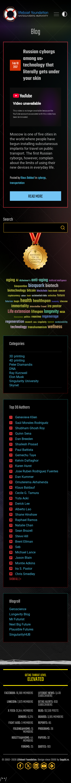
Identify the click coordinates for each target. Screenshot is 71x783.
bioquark (36, 286)
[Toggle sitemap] (56, 14)
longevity (51, 311)
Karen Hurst (23, 466)
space (51, 322)
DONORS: (22, 717)
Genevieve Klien (26, 417)
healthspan (42, 301)
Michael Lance (25, 552)
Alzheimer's (24, 280)
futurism (9, 301)
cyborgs (42, 178)
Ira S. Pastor (23, 568)
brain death (52, 291)
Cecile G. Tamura (27, 493)
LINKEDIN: (12, 702)
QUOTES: (42, 746)
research (28, 322)
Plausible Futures (21, 629)
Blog (35, 32)
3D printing (17, 356)
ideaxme (63, 301)
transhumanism (37, 327)
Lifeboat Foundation (26, 760)
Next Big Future (20, 624)
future (61, 295)
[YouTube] (44, 765)
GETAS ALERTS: (45, 702)
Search (62, 227)
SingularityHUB (19, 634)
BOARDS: (42, 717)
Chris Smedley (25, 574)
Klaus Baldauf (28, 178)
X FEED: (11, 710)
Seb (18, 547)
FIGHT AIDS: (14, 723)
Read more (35, 196)
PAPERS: (42, 737)
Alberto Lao (23, 509)
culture (23, 296)
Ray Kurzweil (18, 373)
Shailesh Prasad (26, 444)
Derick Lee (22, 504)
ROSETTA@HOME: (21, 737)
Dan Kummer (24, 477)
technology (18, 327)
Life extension (19, 311)
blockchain (42, 291)
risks (35, 322)
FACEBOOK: (10, 693)
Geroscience (17, 609)
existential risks (39, 295)
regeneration (14, 321)
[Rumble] (52, 765)
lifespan (37, 311)
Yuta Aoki (22, 498)
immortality (20, 306)
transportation (17, 183)
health (26, 301)
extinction (52, 296)
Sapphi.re (64, 760)
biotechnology (16, 291)
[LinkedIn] (36, 765)
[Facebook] (20, 765)
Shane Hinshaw (26, 514)
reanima (36, 317)
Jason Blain (23, 558)
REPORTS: (43, 723)
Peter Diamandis (20, 364)
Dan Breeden (24, 439)
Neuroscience (18, 317)
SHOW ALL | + (15, 579)
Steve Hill (21, 536)
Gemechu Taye (25, 455)
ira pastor (55, 306)
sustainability (61, 322)
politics (27, 317)
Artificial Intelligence (57, 280)
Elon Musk (16, 377)
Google (16, 301)
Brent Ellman (24, 541)
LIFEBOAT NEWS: (46, 693)
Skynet (14, 385)
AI (17, 280)
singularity (42, 322)
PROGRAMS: (44, 729)
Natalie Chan (24, 525)
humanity (55, 302)
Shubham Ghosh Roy (30, 428)
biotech (51, 285)
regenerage (50, 316)
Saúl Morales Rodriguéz (31, 423)
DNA (12, 369)
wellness (55, 327)
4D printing (17, 360)
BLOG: (41, 710)
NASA (62, 312)
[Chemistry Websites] (35, 252)
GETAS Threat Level (35, 678)
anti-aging (39, 280)
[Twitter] (28, 765)
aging (10, 280)
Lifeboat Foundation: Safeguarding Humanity (25, 14)
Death (29, 296)
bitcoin (31, 291)
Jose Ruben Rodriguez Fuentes (36, 471)
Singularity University (24, 381)
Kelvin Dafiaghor (26, 460)
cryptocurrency (14, 296)
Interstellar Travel (38, 306)
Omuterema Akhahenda (31, 482)
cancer (61, 291)
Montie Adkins (25, 563)
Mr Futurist (16, 619)
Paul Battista (24, 450)
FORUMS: (25, 746)
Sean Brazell (24, 531)
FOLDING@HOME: (22, 729)
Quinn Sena (23, 433)
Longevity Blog (19, 614)
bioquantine (20, 286)
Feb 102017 (15, 65)
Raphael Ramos (26, 520)
